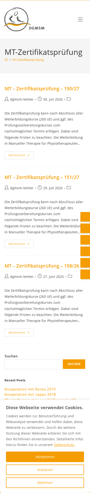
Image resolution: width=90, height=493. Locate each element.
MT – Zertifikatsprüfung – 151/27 (42, 177)
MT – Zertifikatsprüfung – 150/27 (42, 88)
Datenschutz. (64, 444)
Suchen (11, 356)
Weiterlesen (21, 154)
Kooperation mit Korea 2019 (30, 389)
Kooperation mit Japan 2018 (30, 394)
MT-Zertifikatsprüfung (28, 59)
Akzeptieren (45, 456)
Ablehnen (45, 482)
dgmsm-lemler (22, 99)
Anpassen (45, 469)
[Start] (6, 59)
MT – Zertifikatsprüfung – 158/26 (42, 266)
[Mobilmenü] (80, 19)
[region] (45, 446)
